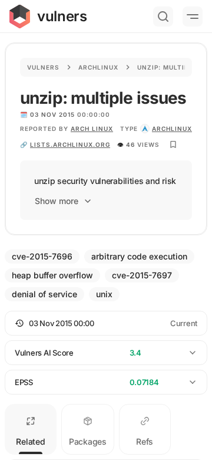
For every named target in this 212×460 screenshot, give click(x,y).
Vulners (43, 67)
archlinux (172, 128)
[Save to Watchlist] (173, 144)
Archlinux (98, 67)
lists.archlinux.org (70, 144)
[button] (106, 323)
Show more (56, 201)
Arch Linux (92, 128)
